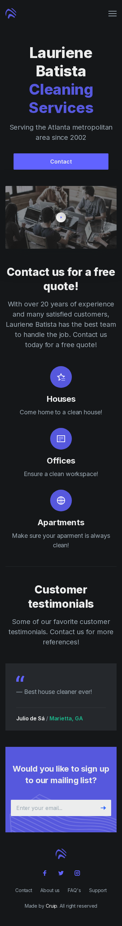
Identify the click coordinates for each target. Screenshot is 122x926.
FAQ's (74, 890)
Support (98, 890)
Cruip (52, 906)
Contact (61, 161)
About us (50, 890)
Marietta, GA (66, 718)
